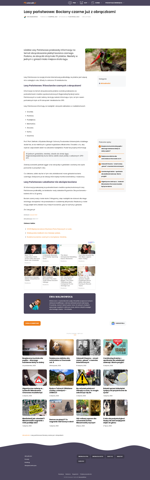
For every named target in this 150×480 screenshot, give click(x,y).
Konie (97, 3)
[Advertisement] (75, 34)
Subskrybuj (120, 323)
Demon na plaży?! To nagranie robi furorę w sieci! (61, 421)
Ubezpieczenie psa (30, 465)
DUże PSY (81, 461)
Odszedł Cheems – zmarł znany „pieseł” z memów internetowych (87, 360)
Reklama (68, 474)
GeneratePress (82, 477)
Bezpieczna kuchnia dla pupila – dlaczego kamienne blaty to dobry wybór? (112, 148)
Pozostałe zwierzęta (113, 3)
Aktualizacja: (69, 17)
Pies (74, 3)
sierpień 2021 (33, 215)
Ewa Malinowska (32, 17)
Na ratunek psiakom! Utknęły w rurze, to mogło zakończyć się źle (87, 390)
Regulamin (75, 474)
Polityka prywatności (86, 474)
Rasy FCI (110, 456)
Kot (85, 3)
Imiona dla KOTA (97, 456)
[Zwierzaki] (30, 3)
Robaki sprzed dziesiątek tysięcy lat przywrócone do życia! (115, 390)
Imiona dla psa (83, 456)
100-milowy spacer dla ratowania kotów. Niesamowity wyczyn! (86, 421)
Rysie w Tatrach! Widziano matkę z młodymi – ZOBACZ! (60, 390)
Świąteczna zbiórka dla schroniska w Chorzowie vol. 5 (59, 360)
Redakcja (61, 474)
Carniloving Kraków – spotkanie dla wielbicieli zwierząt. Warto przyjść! (112, 174)
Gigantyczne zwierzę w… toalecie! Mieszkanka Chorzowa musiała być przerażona (112, 184)
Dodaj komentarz (32, 323)
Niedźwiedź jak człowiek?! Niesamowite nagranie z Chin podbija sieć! (33, 421)
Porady (27, 459)
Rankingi (27, 462)
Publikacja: (48, 17)
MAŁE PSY (120, 456)
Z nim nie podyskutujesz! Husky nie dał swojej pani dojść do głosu (114, 421)
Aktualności (105, 83)
